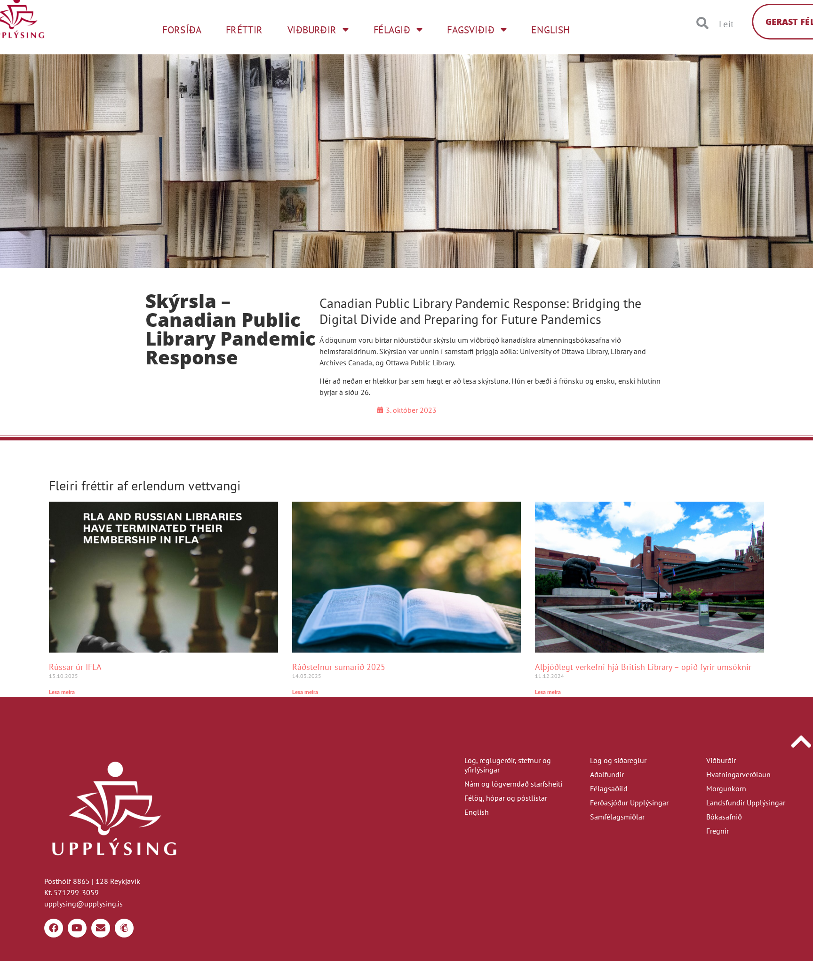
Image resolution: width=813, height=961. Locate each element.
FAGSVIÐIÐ (470, 30)
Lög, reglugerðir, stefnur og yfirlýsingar (507, 765)
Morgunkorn (726, 788)
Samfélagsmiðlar (617, 816)
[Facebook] (53, 928)
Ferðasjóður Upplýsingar (629, 802)
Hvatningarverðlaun (738, 774)
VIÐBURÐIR (312, 30)
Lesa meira (62, 691)
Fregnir (717, 830)
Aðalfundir (607, 774)
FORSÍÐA (181, 30)
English (476, 812)
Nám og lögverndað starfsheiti (513, 783)
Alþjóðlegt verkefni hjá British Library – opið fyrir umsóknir (643, 667)
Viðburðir (721, 760)
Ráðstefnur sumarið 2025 (338, 667)
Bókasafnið (724, 816)
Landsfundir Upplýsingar (745, 802)
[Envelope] (100, 928)
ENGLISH (550, 30)
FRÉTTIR (244, 30)
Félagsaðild (609, 788)
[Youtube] (77, 928)
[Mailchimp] (124, 928)
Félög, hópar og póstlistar (505, 798)
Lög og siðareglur (618, 760)
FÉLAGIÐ (392, 30)
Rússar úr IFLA (75, 667)
